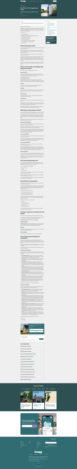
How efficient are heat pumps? (51, 30)
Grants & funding (38, 444)
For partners (21, 443)
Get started (48, 42)
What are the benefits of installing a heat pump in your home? (51, 25)
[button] (35, 1)
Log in (21, 446)
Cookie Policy (36, 454)
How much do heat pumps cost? (51, 29)
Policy (37, 446)
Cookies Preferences (31, 454)
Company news (38, 442)
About (29, 442)
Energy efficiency (39, 443)
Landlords (38, 445)
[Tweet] (22, 15)
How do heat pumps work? (50, 23)
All (37, 448)
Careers (29, 443)
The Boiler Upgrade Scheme (24, 223)
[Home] (23, 1)
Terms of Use (33, 340)
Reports (38, 447)
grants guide (35, 163)
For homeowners (22, 442)
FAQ (20, 447)
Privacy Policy (41, 454)
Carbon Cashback (22, 444)
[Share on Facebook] (20, 15)
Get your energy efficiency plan (23, 445)
